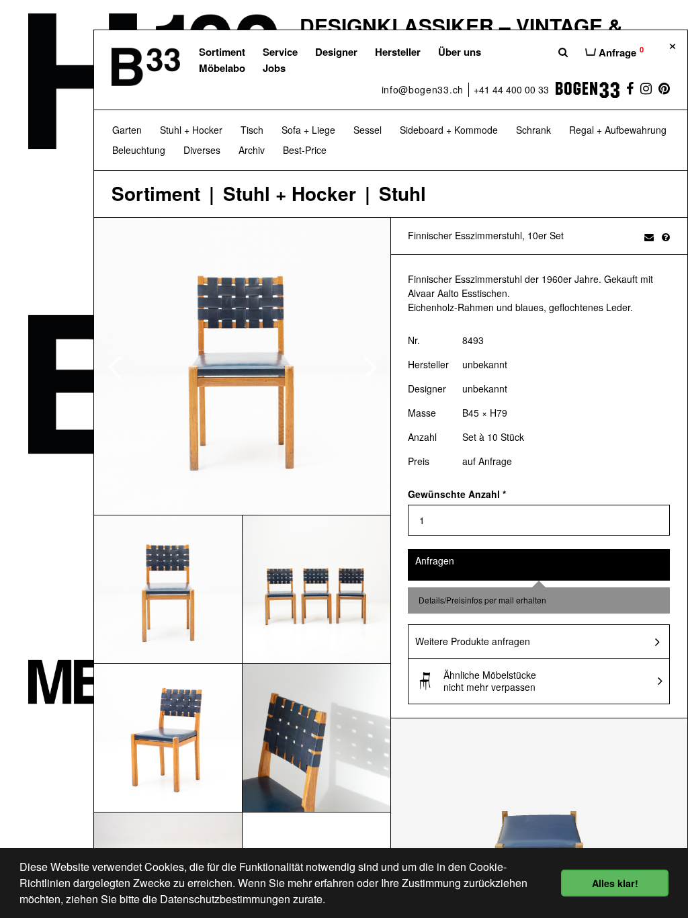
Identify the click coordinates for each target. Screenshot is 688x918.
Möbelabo (222, 67)
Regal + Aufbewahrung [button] (617, 129)
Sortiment (222, 51)
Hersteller (398, 51)
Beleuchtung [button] (138, 150)
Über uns (459, 51)
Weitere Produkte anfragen (472, 641)
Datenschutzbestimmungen (225, 899)
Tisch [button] (252, 129)
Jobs (274, 67)
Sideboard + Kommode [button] (449, 129)
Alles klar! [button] (615, 883)
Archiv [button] (252, 150)
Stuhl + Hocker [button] (191, 129)
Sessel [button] (367, 129)
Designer (336, 51)
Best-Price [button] (305, 150)
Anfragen (434, 560)
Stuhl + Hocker (289, 193)
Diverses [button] (201, 150)
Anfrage (620, 52)
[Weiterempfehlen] (649, 236)
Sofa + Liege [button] (308, 129)
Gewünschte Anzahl (457, 494)
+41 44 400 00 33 (511, 89)
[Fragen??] (666, 236)
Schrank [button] (533, 129)
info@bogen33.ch (423, 89)
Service (280, 51)
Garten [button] (127, 129)
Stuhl (402, 193)
